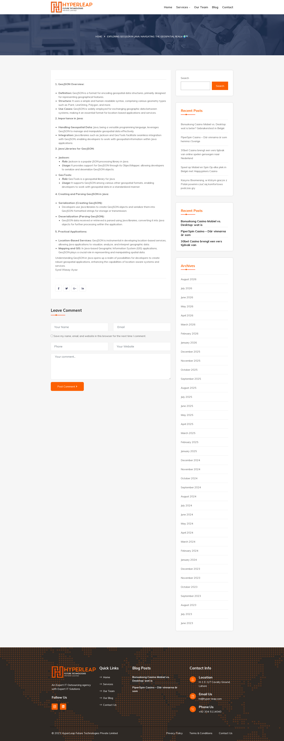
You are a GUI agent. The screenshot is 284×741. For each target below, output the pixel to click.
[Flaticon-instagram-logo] (55, 706)
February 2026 (189, 333)
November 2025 (190, 360)
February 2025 (189, 442)
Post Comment (66, 386)
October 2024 (189, 478)
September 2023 (191, 596)
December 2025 (190, 351)
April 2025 (187, 424)
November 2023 (190, 577)
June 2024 (187, 514)
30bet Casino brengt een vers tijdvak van (201, 243)
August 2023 (188, 605)
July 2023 (186, 614)
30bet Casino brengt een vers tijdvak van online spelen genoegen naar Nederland (202, 154)
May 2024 (187, 523)
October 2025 (189, 369)
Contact (227, 7)
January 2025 (189, 451)
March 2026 (188, 324)
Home (168, 7)
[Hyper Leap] (72, 7)
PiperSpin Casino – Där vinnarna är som (203, 233)
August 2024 (188, 496)
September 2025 (191, 378)
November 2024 (190, 469)
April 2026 (187, 315)
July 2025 (186, 396)
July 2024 (186, 505)
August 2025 (188, 387)
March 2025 (188, 433)
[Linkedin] (63, 706)
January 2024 (189, 559)
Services (182, 7)
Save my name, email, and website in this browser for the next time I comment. (100, 336)
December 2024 (190, 460)
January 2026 (189, 342)
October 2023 (189, 586)
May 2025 (187, 415)
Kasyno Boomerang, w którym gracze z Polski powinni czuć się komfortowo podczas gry (204, 184)
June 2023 (187, 623)
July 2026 (186, 288)
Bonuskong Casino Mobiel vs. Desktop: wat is (201, 223)
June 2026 (187, 297)
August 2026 (188, 279)
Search (185, 78)
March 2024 (188, 541)
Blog (215, 7)
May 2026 (187, 306)
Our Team (201, 7)
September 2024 (191, 487)
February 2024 (189, 550)
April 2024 (187, 532)
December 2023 (190, 568)
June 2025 (187, 406)
